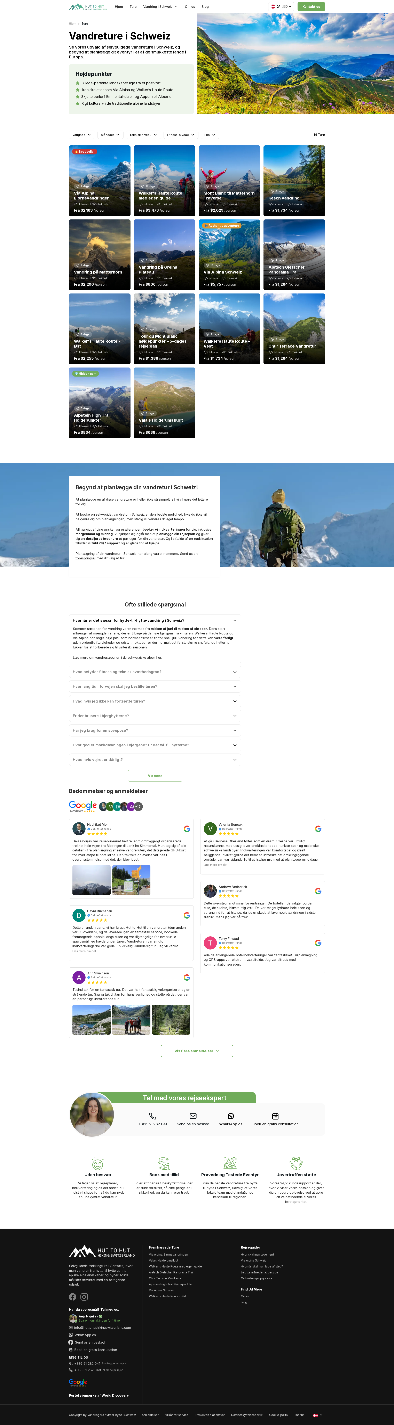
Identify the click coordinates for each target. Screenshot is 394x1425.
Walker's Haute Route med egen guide (175, 1266)
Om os (190, 7)
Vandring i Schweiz (158, 7)
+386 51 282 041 (152, 1124)
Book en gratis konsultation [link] (275, 1124)
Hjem (119, 7)
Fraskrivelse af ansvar (210, 1415)
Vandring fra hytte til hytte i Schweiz (111, 1415)
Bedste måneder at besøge (259, 1272)
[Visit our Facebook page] (72, 1297)
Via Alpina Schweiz (162, 1290)
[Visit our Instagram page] (84, 1297)
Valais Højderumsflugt (163, 1260)
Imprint (299, 1415)
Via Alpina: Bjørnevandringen (168, 1254)
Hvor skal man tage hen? (257, 1254)
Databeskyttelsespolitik (247, 1415)
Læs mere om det (84, 951)
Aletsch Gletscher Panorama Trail (171, 1272)
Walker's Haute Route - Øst (167, 1296)
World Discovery (115, 1395)
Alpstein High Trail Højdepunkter (171, 1284)
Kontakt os (311, 7)
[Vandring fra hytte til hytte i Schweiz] (102, 1251)
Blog (205, 7)
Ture (133, 7)
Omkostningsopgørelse (257, 1278)
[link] (230, 1119)
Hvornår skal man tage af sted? (262, 1266)
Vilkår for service (176, 1415)
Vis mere (155, 776)
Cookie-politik (278, 1415)
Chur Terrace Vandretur (165, 1278)
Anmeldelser (150, 1415)
